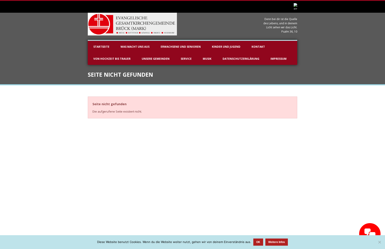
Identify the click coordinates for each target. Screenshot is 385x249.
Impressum (278, 59)
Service (186, 59)
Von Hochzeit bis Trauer (112, 59)
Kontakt (258, 47)
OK (258, 242)
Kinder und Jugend (226, 47)
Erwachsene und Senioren (181, 47)
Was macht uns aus (135, 47)
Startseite (101, 47)
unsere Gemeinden (156, 59)
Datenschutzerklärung (241, 59)
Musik (207, 59)
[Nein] (379, 242)
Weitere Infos (276, 242)
